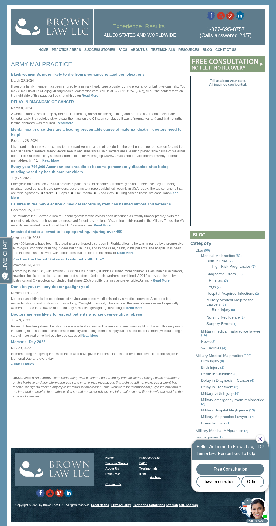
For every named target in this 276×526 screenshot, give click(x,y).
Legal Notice (100, 505)
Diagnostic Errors (221, 274)
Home (43, 50)
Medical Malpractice (218, 255)
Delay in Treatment (217, 387)
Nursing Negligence (223, 317)
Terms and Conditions (149, 505)
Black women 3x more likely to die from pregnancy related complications (78, 74)
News (206, 341)
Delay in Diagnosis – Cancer (225, 380)
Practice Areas (66, 50)
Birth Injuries (217, 261)
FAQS (123, 50)
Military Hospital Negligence (224, 410)
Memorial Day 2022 (28, 342)
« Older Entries (22, 364)
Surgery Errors (219, 323)
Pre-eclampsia (213, 423)
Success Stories (99, 50)
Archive (155, 477)
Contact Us (225, 50)
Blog (207, 50)
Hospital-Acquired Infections (230, 293)
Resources (188, 50)
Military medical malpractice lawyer (230, 331)
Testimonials (163, 50)
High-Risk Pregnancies (231, 266)
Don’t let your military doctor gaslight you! (50, 286)
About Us (139, 50)
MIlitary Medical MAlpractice (219, 430)
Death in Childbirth (217, 374)
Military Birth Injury (217, 393)
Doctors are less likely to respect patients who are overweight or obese (76, 314)
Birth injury (210, 361)
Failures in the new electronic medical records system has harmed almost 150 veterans (91, 204)
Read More (89, 96)
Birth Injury (221, 309)
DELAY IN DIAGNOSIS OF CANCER (42, 102)
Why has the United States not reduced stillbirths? (57, 259)
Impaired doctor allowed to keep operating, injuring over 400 (66, 231)
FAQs (211, 287)
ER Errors (214, 280)
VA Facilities (211, 348)
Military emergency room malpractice (232, 400)
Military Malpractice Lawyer (224, 416)
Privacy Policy (121, 505)
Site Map (172, 505)
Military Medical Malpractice (219, 355)
